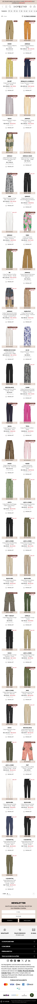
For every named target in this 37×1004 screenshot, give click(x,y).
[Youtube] (18, 961)
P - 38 (20, 11)
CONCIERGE (6, 946)
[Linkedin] (29, 961)
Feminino (9, 920)
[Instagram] (8, 961)
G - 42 (30, 11)
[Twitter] (22, 961)
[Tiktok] (26, 961)
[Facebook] (11, 961)
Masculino (27, 920)
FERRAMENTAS (7, 951)
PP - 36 (15, 11)
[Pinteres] (15, 961)
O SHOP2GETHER (8, 941)
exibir (4, 893)
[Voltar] (2, 6)
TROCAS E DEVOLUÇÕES (10, 956)
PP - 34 (10, 11)
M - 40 (25, 11)
